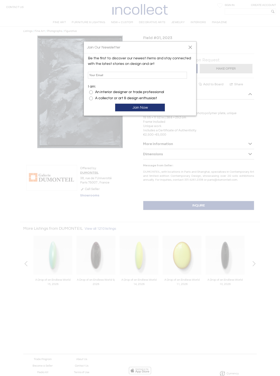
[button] (190, 47)
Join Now (140, 107)
